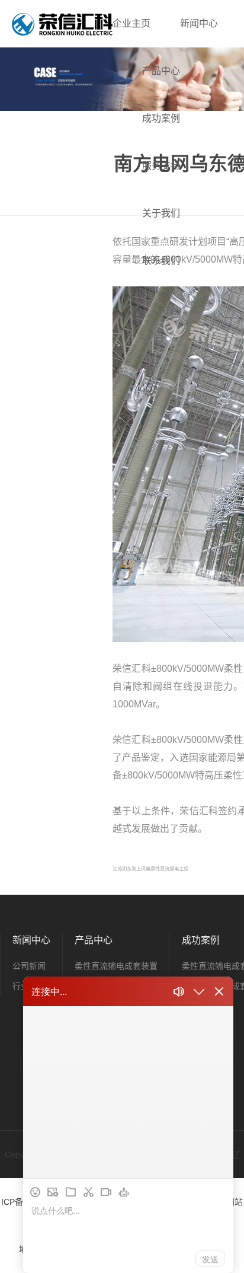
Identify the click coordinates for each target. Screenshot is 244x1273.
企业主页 (131, 23)
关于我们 (161, 213)
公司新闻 (29, 966)
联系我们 (161, 261)
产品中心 (161, 71)
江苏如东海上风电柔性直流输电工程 (150, 869)
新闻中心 (199, 23)
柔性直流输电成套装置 (116, 966)
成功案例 (161, 118)
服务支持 (161, 166)
